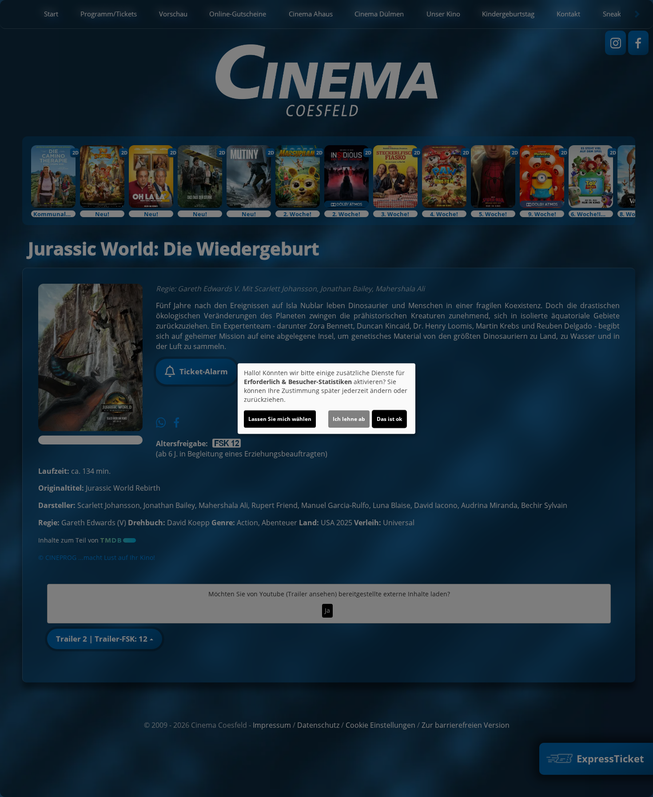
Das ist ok (389, 419)
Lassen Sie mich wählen (279, 419)
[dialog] (326, 398)
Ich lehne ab (349, 419)
